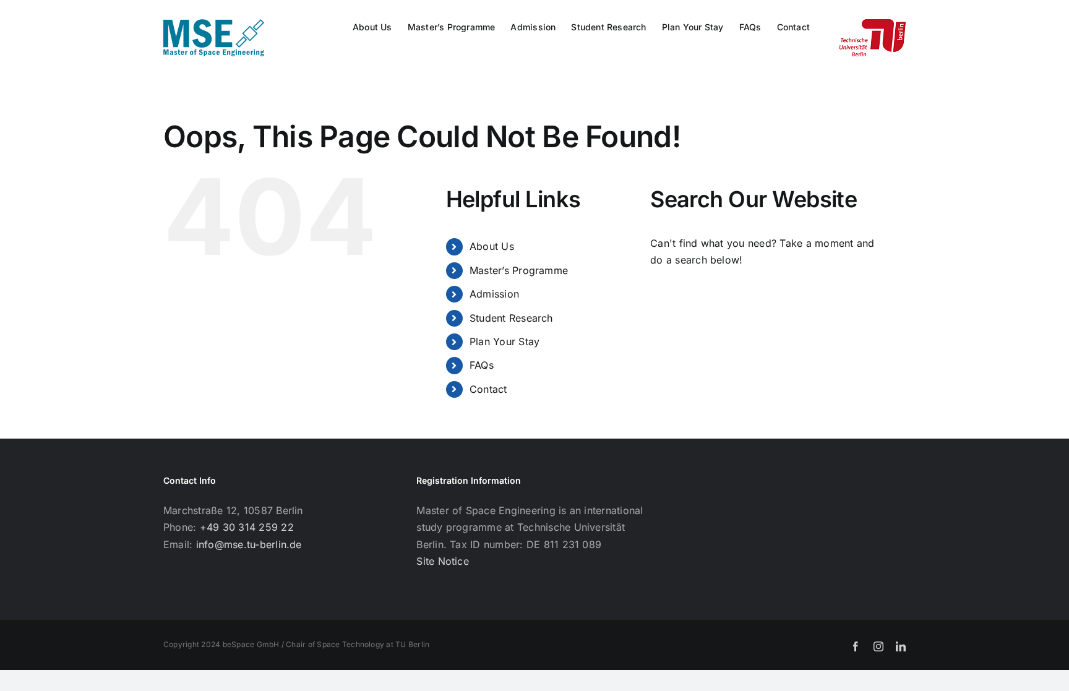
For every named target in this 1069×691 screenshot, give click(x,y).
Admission (494, 294)
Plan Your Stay (504, 341)
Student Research (511, 318)
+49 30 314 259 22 (247, 527)
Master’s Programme (519, 270)
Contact (488, 389)
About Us (492, 246)
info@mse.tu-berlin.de (249, 544)
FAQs (482, 365)
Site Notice (442, 561)
